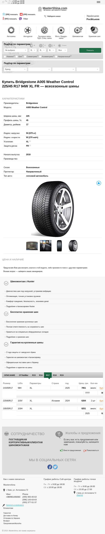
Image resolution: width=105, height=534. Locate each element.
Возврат (6, 521)
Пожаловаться (93, 450)
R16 (41, 375)
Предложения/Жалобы (12, 523)
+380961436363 (13, 497)
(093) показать (11, 19)
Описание (9, 375)
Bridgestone (32, 103)
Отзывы (23, 375)
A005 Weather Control (36, 107)
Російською (93, 19)
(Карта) (80, 495)
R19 (62, 375)
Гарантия (7, 513)
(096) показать (12, 14)
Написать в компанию (15, 505)
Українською (93, 16)
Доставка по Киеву (10, 516)
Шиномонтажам (19, 445)
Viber (26, 19)
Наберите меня (54, 16)
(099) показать (29, 14)
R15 (34, 375)
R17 (48, 375)
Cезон (64, 45)
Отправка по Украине (11, 518)
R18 (55, 375)
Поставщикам (18, 439)
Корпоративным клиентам (26, 442)
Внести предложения (72, 450)
